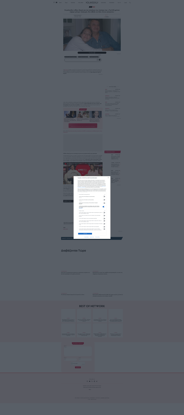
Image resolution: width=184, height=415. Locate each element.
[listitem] (92, 194)
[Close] (108, 178)
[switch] (104, 196)
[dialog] (92, 207)
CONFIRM (85, 233)
